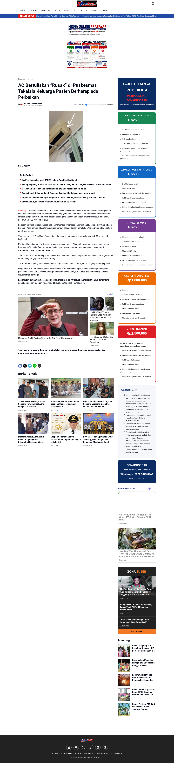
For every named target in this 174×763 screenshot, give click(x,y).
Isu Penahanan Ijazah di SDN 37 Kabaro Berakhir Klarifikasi (49, 180)
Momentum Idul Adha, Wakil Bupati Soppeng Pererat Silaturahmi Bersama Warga (31, 439)
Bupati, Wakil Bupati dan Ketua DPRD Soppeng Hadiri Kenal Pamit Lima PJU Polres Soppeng (143, 692)
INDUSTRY (45, 11)
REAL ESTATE (91, 11)
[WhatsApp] (35, 366)
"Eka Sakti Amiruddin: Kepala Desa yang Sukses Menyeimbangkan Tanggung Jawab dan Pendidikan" (135, 592)
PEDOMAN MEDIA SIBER (71, 753)
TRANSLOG (78, 11)
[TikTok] (90, 747)
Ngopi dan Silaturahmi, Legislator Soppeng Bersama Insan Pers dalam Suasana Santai (98, 404)
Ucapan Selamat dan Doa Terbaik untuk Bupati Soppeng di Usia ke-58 (54, 189)
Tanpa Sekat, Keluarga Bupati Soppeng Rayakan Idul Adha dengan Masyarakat (58, 193)
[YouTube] (76, 747)
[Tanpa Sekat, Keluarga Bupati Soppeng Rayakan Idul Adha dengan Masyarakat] (33, 388)
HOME (22, 11)
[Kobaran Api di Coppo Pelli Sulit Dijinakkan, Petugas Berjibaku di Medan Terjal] (124, 680)
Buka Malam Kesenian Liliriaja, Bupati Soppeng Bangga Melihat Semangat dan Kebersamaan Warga (143, 663)
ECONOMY (33, 11)
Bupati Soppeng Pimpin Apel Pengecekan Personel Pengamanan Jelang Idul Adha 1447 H (63, 197)
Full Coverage (136, 631)
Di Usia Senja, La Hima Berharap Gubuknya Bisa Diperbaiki (49, 202)
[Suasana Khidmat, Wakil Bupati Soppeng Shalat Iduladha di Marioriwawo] (66, 388)
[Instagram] (69, 747)
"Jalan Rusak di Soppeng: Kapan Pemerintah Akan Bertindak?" (134, 621)
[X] (25, 366)
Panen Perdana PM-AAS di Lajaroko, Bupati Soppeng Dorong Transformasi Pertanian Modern (143, 707)
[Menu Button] (20, 3)
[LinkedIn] (105, 747)
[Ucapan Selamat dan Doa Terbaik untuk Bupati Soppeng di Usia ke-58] (66, 423)
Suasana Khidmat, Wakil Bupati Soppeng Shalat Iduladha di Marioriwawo (65, 404)
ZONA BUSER (82, 758)
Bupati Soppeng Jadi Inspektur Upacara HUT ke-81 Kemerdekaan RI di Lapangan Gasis (144, 648)
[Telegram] (30, 366)
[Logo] (87, 741)
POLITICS (105, 11)
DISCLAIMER (88, 753)
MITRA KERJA (116, 753)
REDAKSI (55, 753)
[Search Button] (153, 3)
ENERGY (56, 11)
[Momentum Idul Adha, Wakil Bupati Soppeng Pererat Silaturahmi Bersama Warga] (33, 423)
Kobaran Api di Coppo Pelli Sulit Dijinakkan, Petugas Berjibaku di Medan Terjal (142, 678)
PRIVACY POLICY (102, 753)
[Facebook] (20, 366)
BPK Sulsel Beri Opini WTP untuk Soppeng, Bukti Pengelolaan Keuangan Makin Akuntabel (98, 439)
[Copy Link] (39, 366)
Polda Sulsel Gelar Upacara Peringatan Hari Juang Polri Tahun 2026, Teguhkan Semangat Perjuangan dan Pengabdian (114, 16)
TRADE (67, 11)
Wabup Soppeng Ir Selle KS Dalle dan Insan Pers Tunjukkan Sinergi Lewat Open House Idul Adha (66, 184)
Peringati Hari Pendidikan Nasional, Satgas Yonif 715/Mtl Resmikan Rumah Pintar (135, 607)
